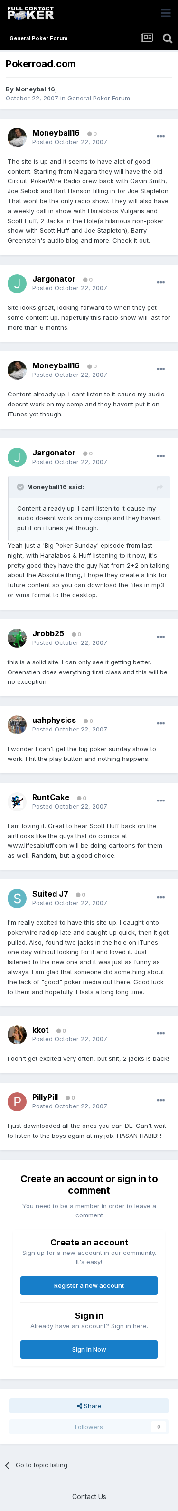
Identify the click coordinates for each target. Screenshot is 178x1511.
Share (92, 1406)
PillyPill (45, 1097)
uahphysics (54, 720)
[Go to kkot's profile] (17, 1034)
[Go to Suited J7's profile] (17, 898)
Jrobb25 (48, 633)
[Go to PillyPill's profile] (17, 1101)
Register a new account (89, 1285)
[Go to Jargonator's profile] (17, 283)
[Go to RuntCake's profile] (17, 801)
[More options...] (160, 136)
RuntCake (50, 797)
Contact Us (89, 1496)
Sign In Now (89, 1349)
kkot (40, 1030)
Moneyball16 (35, 89)
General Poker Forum (98, 98)
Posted (69, 142)
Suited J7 (50, 894)
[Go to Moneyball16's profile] (17, 137)
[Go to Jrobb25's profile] (17, 638)
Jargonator (53, 279)
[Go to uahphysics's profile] (17, 724)
